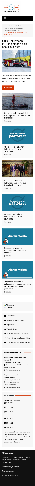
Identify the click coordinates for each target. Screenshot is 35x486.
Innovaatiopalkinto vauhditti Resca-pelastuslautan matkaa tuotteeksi (17, 115)
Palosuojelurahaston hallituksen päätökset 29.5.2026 (14, 149)
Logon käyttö (11, 325)
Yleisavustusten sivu (13, 370)
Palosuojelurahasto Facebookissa (18, 338)
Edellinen (9, 87)
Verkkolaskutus (12, 329)
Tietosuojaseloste (8, 471)
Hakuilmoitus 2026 (12, 382)
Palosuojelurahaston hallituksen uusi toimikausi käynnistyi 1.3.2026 (15, 183)
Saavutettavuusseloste (10, 475)
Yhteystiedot (11, 316)
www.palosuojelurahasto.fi (11, 467)
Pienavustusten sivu (13, 387)
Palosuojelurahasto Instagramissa (18, 342)
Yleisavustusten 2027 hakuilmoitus (18, 365)
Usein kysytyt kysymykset (15, 320)
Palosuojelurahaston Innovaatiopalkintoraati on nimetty (15, 250)
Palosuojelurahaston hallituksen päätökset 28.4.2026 (14, 216)
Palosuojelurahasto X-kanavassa (18, 333)
